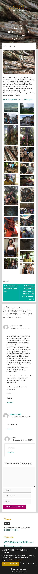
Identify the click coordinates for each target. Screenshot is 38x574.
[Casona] (27, 120)
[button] (19, 569)
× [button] (35, 549)
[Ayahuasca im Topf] (27, 194)
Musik (12, 546)
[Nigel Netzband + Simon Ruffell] (27, 268)
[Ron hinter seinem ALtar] (27, 208)
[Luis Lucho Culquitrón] (27, 256)
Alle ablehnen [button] (28, 564)
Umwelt (20, 546)
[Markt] (27, 220)
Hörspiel (31, 542)
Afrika (8, 542)
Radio (7, 281)
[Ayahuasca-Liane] (11, 135)
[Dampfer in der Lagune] (27, 108)
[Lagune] (11, 108)
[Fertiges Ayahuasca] (27, 244)
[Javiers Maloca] (27, 180)
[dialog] (19, 560)
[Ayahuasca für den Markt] (11, 227)
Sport (16, 546)
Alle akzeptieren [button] (10, 564)
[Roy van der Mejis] (11, 263)
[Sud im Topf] (11, 211)
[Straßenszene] (11, 118)
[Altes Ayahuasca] (11, 153)
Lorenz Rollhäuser (19, 7)
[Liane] (27, 136)
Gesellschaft (20, 542)
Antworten (10, 402)
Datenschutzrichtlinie (16, 560)
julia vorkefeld (15, 414)
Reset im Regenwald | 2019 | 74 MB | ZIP (18, 99)
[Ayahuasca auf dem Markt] (27, 232)
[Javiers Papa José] (11, 179)
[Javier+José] (11, 167)
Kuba (7, 545)
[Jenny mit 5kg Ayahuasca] (11, 247)
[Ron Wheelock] (11, 195)
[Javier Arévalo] (27, 168)
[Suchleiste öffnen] (34, 19)
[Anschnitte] (27, 154)
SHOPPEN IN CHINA (11, 530)
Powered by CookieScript (19, 572)
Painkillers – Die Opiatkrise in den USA (11, 288)
